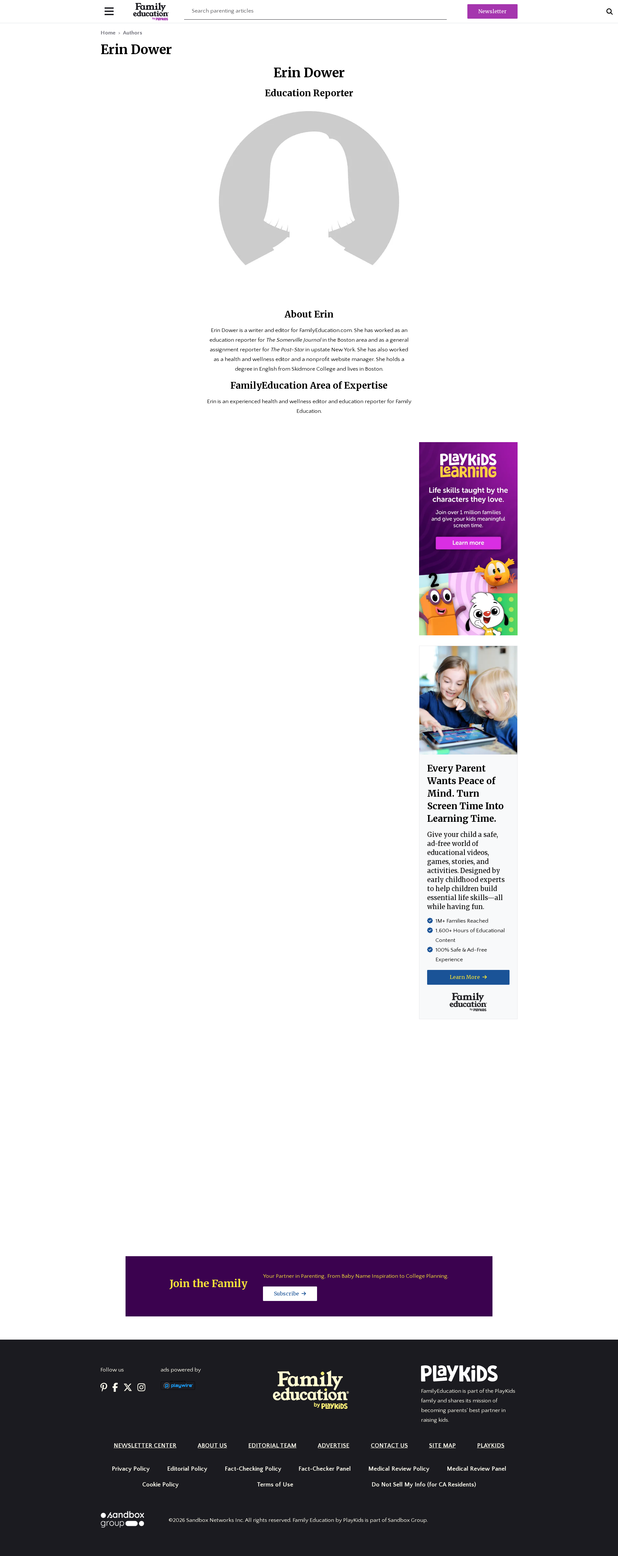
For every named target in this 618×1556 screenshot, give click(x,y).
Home (108, 33)
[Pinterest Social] (103, 1388)
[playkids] (468, 538)
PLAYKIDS (490, 1445)
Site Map (442, 1445)
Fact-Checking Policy (253, 1469)
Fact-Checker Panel (324, 1469)
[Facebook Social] (115, 1388)
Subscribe (287, 1293)
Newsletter (492, 11)
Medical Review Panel (476, 1469)
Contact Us (389, 1445)
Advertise (333, 1445)
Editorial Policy (187, 1469)
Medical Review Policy (398, 1469)
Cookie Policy (160, 1484)
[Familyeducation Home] (311, 1389)
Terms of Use (275, 1484)
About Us (212, 1445)
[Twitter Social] (127, 1388)
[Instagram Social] (141, 1388)
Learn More (465, 977)
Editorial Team (272, 1445)
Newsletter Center (145, 1445)
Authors (132, 33)
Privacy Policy (131, 1469)
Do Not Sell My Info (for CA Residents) (423, 1484)
